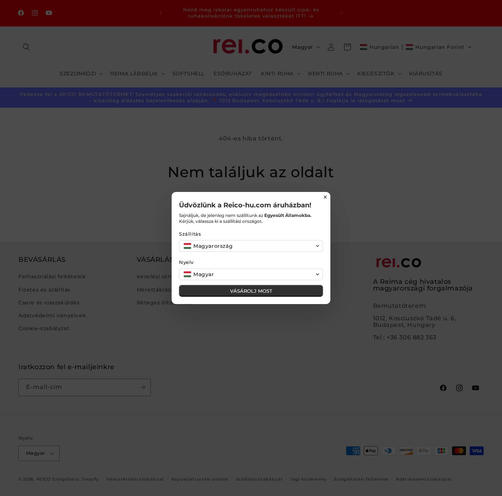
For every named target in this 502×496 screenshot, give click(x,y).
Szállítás (190, 234)
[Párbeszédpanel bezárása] (325, 197)
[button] (251, 246)
